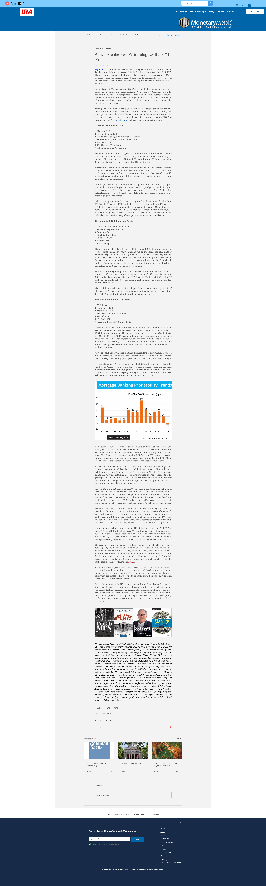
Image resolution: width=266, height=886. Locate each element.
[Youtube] (19, 3)
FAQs (162, 835)
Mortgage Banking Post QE (131, 763)
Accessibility (166, 852)
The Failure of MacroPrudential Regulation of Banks (166, 764)
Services (164, 845)
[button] (249, 5)
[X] (12, 3)
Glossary (164, 856)
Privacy (163, 859)
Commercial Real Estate (119, 35)
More (146, 35)
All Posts (87, 35)
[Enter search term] (210, 3)
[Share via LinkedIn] (106, 720)
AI (95, 35)
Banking (103, 35)
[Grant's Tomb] (133, 750)
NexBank (99, 708)
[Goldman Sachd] (99, 750)
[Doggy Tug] (167, 750)
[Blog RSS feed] (7, 3)
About (163, 832)
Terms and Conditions (170, 862)
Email (91, 835)
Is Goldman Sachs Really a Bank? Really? (97, 764)
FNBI (116, 708)
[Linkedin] (15, 3)
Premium (164, 838)
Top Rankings (166, 842)
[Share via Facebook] (96, 720)
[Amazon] (23, 3)
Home (163, 828)
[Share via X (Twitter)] (101, 720)
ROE (108, 708)
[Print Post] (116, 720)
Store (163, 849)
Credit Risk (136, 35)
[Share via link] (111, 720)
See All (179, 738)
